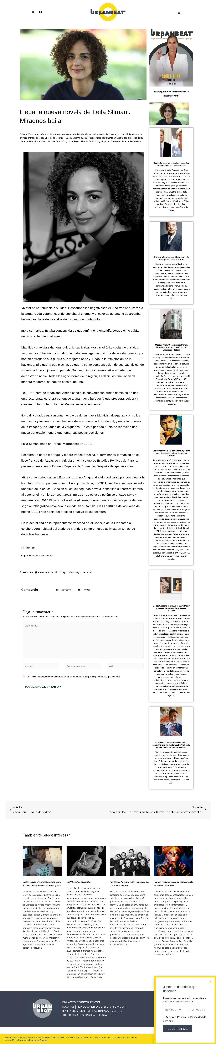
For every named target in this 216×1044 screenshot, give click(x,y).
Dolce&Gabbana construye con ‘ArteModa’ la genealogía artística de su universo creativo (171, 608)
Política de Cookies (38, 1040)
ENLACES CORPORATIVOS (81, 1002)
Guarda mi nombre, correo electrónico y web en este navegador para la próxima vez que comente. (73, 676)
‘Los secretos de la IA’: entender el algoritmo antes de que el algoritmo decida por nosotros (171, 453)
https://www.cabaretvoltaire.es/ (37, 555)
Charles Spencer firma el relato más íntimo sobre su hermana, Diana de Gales (171, 164)
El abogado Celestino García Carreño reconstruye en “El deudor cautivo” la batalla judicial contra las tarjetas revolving (171, 745)
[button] (63, 589)
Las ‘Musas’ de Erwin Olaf (79, 882)
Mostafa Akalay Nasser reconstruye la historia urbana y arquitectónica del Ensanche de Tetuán (171, 347)
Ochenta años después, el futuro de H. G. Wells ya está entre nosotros (171, 258)
